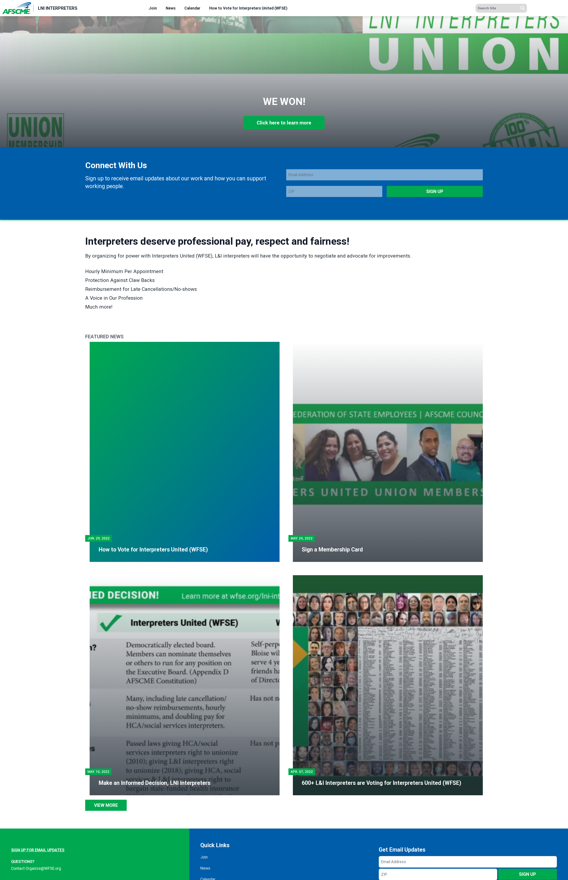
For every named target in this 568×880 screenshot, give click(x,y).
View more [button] (106, 805)
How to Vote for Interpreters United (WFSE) (248, 8)
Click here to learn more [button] (284, 123)
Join (153, 8)
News (171, 8)
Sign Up (434, 191)
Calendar (192, 8)
